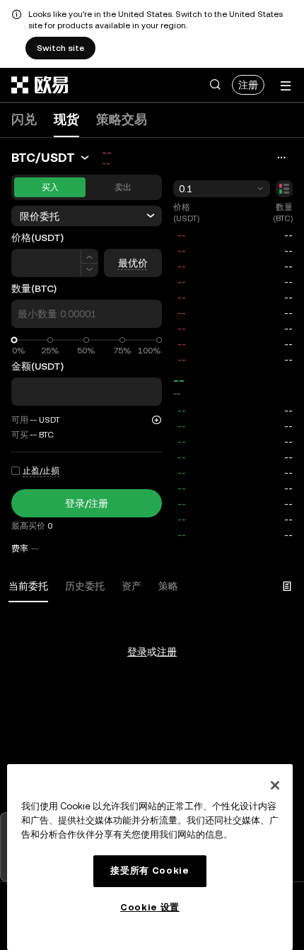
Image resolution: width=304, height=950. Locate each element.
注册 (248, 84)
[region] (150, 857)
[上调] (89, 256)
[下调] (89, 270)
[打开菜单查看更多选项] (286, 86)
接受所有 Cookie (149, 870)
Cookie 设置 (150, 907)
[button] (215, 84)
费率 (19, 548)
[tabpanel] (152, 623)
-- (179, 380)
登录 (137, 651)
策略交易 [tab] (121, 119)
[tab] (28, 586)
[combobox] (222, 189)
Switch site (60, 48)
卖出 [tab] (123, 187)
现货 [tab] (66, 119)
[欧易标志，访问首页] (40, 85)
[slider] (14, 340)
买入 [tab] (50, 187)
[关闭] (275, 785)
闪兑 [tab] (24, 119)
